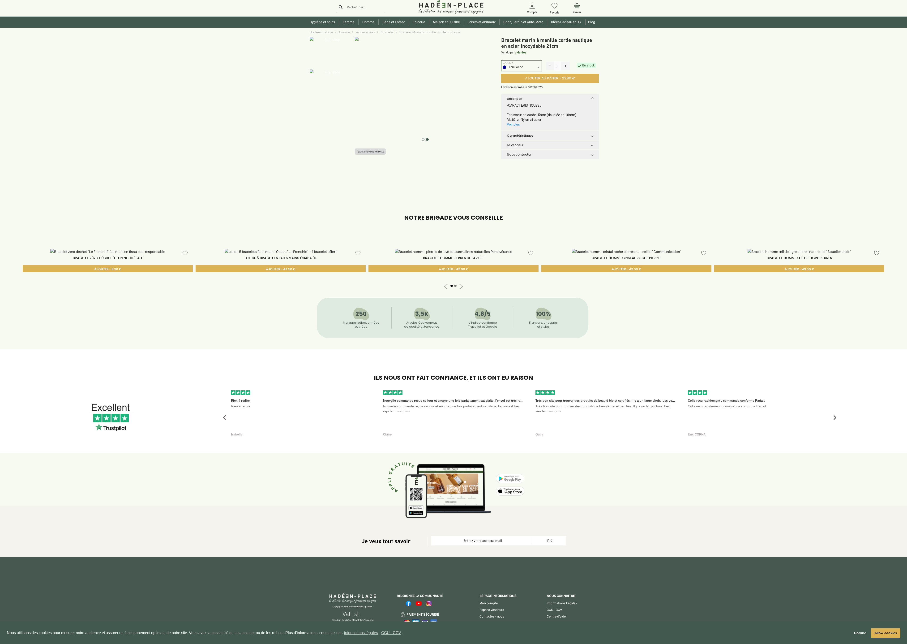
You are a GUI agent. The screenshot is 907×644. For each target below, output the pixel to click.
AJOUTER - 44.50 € (280, 269)
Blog (591, 22)
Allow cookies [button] (885, 633)
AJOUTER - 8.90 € (107, 269)
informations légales (361, 633)
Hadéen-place (321, 32)
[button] (550, 98)
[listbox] (521, 67)
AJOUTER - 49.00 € (453, 269)
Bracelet (387, 32)
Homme (344, 32)
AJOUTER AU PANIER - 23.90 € (550, 78)
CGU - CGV (391, 633)
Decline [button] (860, 633)
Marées (521, 52)
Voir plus (513, 124)
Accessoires (365, 32)
